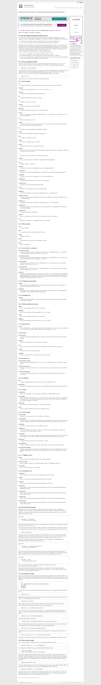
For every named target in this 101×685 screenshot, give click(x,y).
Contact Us (60, 682)
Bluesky (67, 682)
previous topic (29, 32)
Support (76, 7)
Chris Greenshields (23, 677)
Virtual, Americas (75, 62)
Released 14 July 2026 (59, 19)
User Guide (37, 677)
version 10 (40, 30)
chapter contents (22, 32)
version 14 (21, 30)
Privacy (81, 682)
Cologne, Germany (75, 63)
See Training (62, 25)
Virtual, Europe (75, 60)
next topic (35, 32)
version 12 (30, 30)
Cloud (69, 7)
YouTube (71, 682)
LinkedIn (64, 682)
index (39, 32)
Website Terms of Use (77, 682)
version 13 (26, 30)
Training (72, 7)
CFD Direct (28, 5)
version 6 (58, 30)
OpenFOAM (64, 7)
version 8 (50, 30)
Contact (81, 7)
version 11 (35, 30)
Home (56, 7)
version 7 (54, 30)
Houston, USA (75, 67)
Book (59, 7)
